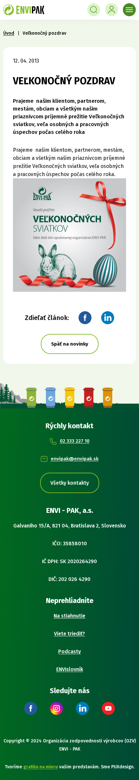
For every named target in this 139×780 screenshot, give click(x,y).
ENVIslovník (69, 669)
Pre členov (111, 9)
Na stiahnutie (69, 616)
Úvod (8, 33)
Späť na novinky (69, 344)
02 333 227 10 (75, 441)
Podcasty (69, 651)
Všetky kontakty (69, 483)
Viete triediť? (69, 634)
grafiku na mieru (40, 767)
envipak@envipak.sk (75, 459)
